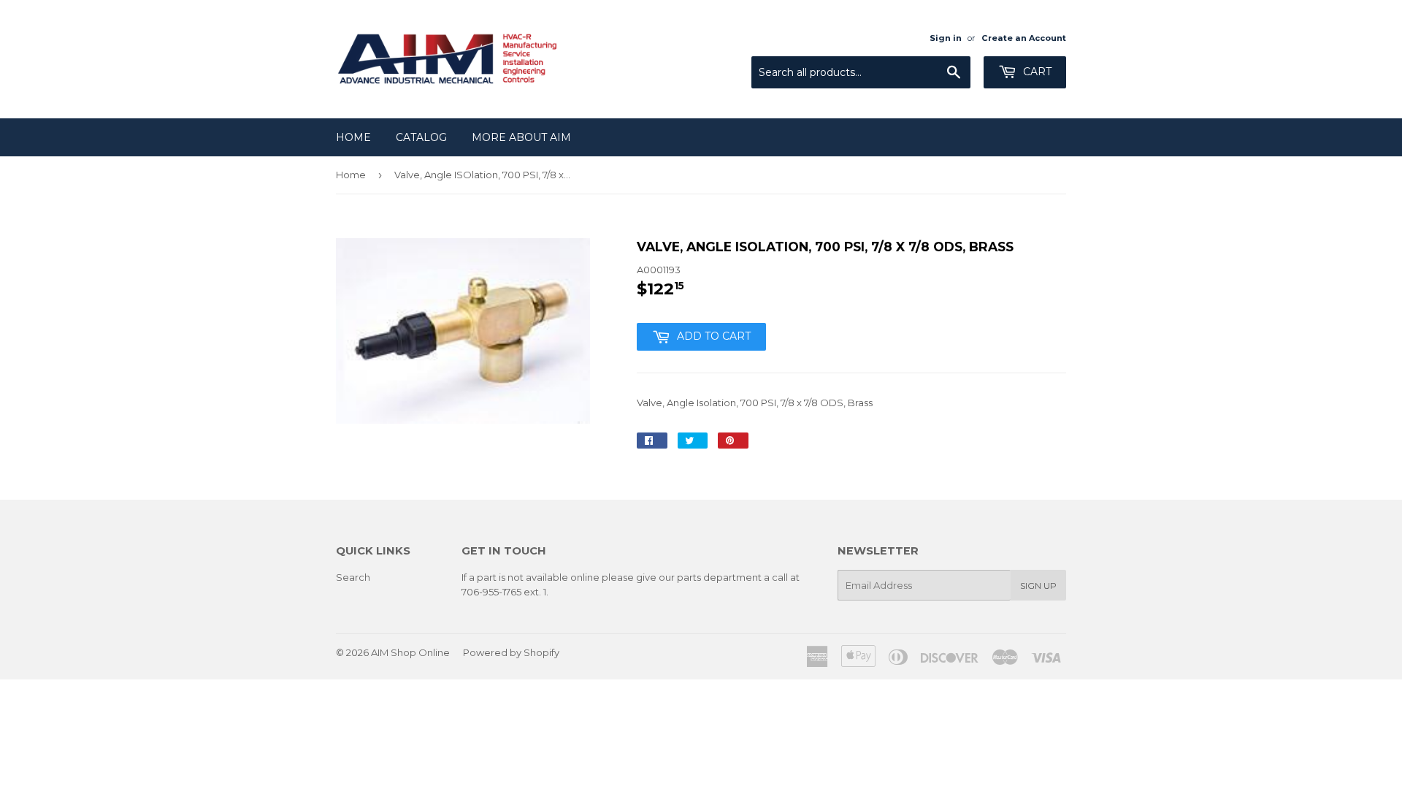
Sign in (946, 38)
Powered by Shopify (511, 652)
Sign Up (1038, 585)
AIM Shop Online (410, 652)
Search (353, 577)
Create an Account (1023, 38)
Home (353, 137)
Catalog (421, 137)
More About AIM (521, 137)
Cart (1036, 71)
